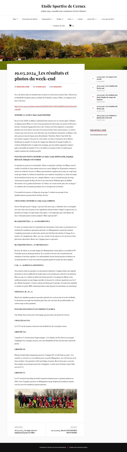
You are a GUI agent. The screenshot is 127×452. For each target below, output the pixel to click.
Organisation (46, 19)
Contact (80, 19)
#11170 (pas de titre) (107, 19)
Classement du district (29, 19)
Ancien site (91, 19)
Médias (59, 19)
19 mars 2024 (41, 87)
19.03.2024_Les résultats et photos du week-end (42, 75)
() (72, 26)
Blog (14, 19)
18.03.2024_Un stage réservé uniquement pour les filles (26, 431)
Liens (69, 19)
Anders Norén (82, 447)
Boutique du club (59, 26)
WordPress (62, 447)
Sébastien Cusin (23, 87)
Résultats (58, 87)
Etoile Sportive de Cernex (63, 6)
